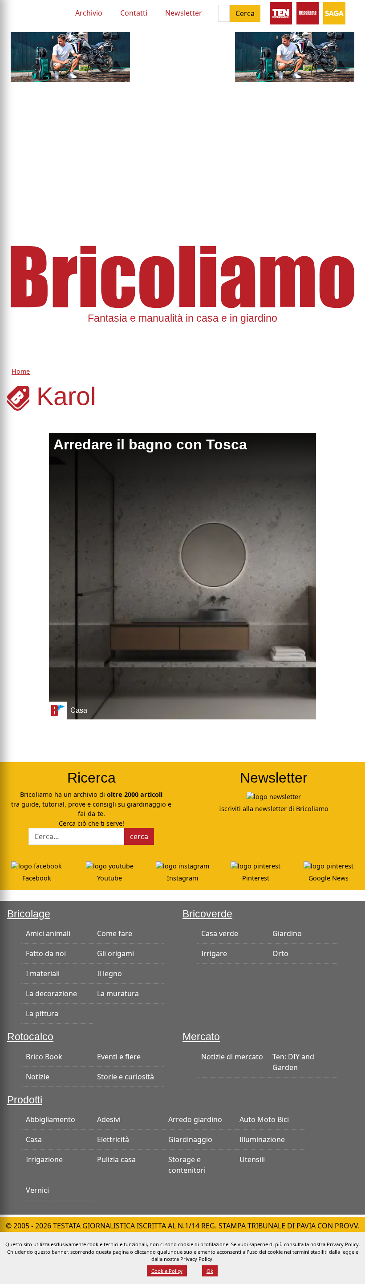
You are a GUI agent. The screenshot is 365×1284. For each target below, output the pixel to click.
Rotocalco (30, 1036)
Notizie (37, 1077)
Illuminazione (262, 1139)
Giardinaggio (190, 1139)
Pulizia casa (116, 1159)
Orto (280, 953)
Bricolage (28, 914)
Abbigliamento (50, 1119)
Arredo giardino (195, 1119)
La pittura (42, 1013)
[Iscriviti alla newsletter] (273, 796)
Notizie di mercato (232, 1057)
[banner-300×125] (70, 56)
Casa (34, 1139)
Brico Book (44, 1057)
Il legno (109, 973)
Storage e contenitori (187, 1165)
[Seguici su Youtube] (27, 12)
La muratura (118, 993)
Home (21, 371)
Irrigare (214, 953)
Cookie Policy (166, 1271)
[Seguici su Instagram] (57, 12)
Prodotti (24, 1100)
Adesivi (109, 1119)
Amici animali (48, 933)
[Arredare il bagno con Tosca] (182, 576)
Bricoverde (207, 914)
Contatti (133, 13)
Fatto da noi (46, 953)
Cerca (245, 13)
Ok (210, 1271)
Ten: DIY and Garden (293, 1062)
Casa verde (219, 933)
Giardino (287, 933)
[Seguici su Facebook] (42, 12)
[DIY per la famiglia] (307, 12)
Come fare (114, 933)
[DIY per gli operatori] (281, 12)
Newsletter (183, 13)
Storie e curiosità (125, 1077)
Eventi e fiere (119, 1057)
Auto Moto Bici (264, 1119)
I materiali (43, 973)
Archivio (88, 13)
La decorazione (51, 993)
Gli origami (115, 953)
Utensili (252, 1159)
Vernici (37, 1190)
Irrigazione (44, 1159)
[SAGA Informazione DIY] (334, 12)
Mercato (201, 1036)
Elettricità (113, 1139)
